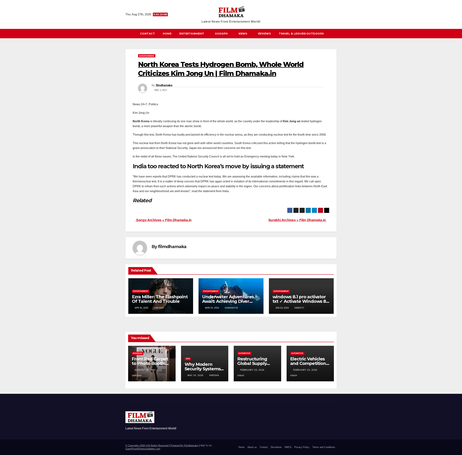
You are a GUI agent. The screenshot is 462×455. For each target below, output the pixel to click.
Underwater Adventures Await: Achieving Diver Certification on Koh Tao (228, 301)
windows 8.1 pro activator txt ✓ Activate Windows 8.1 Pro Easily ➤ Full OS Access (301, 301)
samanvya (231, 308)
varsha (159, 308)
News (243, 33)
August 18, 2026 (145, 370)
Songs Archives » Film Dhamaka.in (163, 220)
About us (252, 447)
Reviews (264, 33)
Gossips (222, 33)
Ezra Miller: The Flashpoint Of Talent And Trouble (160, 299)
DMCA (288, 447)
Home (167, 33)
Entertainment (192, 33)
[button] (335, 33)
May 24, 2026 (196, 375)
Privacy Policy (302, 447)
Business (137, 353)
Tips (188, 359)
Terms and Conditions (323, 447)
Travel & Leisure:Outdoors (301, 33)
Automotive (244, 353)
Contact (147, 33)
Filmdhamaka (191, 445)
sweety (299, 308)
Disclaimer (276, 447)
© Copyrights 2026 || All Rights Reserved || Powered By (154, 445)
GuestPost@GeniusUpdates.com (142, 448)
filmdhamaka (164, 85)
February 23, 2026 (252, 370)
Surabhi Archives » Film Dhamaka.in (297, 220)
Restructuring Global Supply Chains (252, 363)
